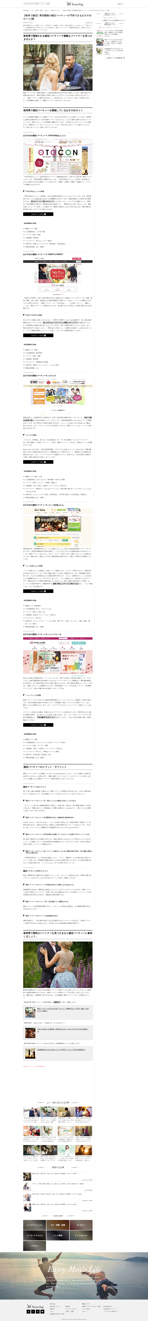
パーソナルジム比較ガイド (110, 1311)
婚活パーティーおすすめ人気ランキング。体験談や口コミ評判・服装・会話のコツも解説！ (114, 41)
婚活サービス (55, 10)
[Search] (48, 3)
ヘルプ (51, 1311)
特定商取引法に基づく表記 (57, 1314)
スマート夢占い (86, 1309)
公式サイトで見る (37, 214)
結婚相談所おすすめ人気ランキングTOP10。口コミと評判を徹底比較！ (114, 50)
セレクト (84, 1311)
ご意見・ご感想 (69, 1311)
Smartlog (26, 10)
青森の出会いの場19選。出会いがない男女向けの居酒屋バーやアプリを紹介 (54, 1204)
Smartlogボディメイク (109, 1309)
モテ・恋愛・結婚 (36, 10)
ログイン (120, 4)
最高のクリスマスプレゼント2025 (91, 1306)
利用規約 (67, 1306)
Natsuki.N (26, 22)
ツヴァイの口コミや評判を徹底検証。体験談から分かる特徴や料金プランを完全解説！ (114, 32)
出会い (47, 10)
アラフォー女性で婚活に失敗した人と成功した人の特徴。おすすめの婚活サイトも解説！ (58, 1184)
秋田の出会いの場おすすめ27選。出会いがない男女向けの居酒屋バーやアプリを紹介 (57, 1194)
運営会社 (52, 1309)
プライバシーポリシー (71, 1309)
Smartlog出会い (107, 1306)
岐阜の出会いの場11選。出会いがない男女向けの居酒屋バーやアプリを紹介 (54, 1173)
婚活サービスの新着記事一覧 (116, 58)
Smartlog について (55, 1306)
